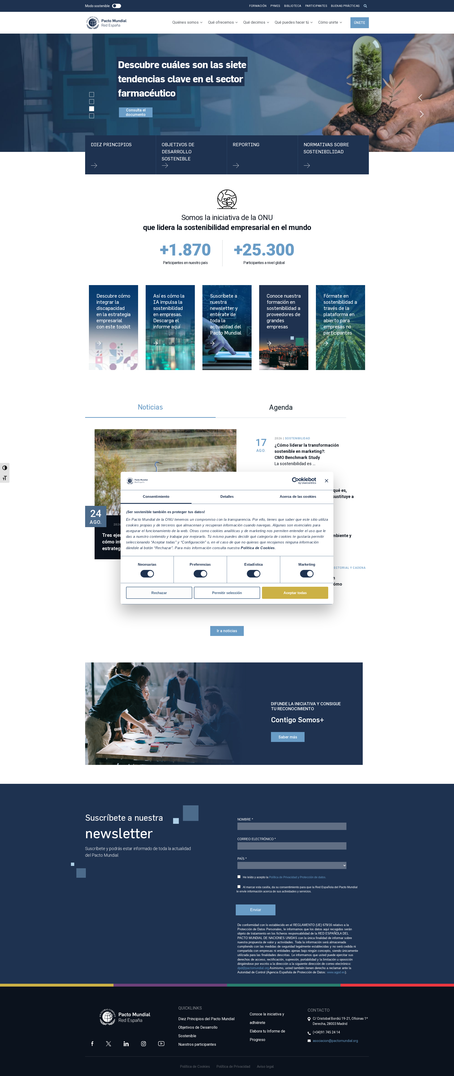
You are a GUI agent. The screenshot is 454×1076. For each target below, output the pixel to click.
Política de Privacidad (233, 1066)
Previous (418, 95)
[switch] (200, 574)
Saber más (288, 737)
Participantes (316, 6)
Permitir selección (227, 593)
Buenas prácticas (345, 6)
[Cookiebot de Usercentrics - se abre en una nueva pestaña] (295, 480)
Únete (359, 23)
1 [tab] (91, 94)
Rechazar (159, 593)
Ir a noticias (227, 631)
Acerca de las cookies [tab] (298, 496)
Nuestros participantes (197, 1044)
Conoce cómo (143, 98)
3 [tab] (91, 108)
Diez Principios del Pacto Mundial (206, 1019)
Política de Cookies (195, 1066)
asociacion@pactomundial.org (335, 1041)
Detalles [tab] (227, 496)
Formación (258, 6)
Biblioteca (292, 6)
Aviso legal (265, 1066)
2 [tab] (91, 101)
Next (418, 111)
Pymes (275, 6)
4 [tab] (91, 116)
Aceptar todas (295, 593)
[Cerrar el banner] (326, 480)
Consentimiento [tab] (156, 496)
